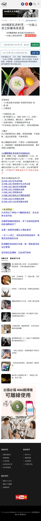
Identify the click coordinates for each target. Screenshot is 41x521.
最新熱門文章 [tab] (15, 258)
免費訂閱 (35, 45)
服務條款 (6, 458)
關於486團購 (7, 484)
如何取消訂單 (7, 464)
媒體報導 (6, 487)
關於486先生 (7, 481)
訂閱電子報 (29, 464)
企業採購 (28, 461)
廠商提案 (28, 458)
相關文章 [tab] (4, 258)
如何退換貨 (7, 467)
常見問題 (6, 461)
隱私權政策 (7, 455)
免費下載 (35, 53)
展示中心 (28, 455)
